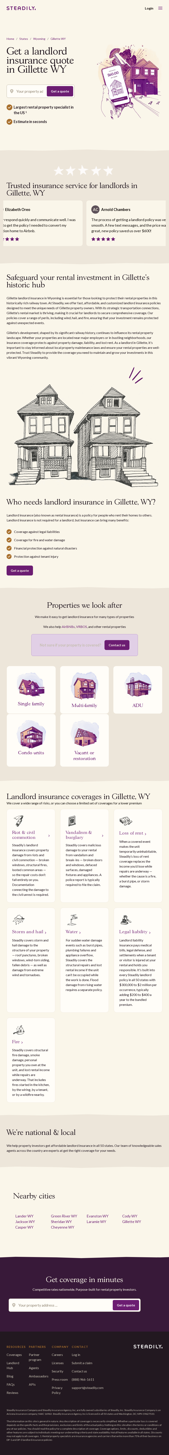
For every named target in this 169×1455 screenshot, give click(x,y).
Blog (10, 1376)
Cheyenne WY (62, 1227)
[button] (160, 8)
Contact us (117, 645)
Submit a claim (82, 1363)
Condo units (31, 752)
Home (10, 38)
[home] (21, 8)
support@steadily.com (87, 1388)
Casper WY (24, 1227)
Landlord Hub (13, 1365)
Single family (31, 703)
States (23, 38)
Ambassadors (38, 1376)
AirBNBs (68, 627)
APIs (32, 1384)
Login (149, 8)
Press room (60, 1379)
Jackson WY (25, 1221)
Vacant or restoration (84, 755)
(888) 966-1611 (83, 1379)
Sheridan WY (61, 1221)
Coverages (14, 1355)
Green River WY (64, 1216)
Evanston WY (97, 1216)
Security (57, 1371)
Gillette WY (58, 38)
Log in (76, 1355)
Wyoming (39, 38)
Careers (57, 1355)
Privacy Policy (57, 1390)
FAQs (11, 1384)
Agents (34, 1368)
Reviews (12, 1393)
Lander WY (24, 1216)
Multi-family (84, 705)
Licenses (58, 1363)
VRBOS (81, 627)
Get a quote (20, 570)
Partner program (35, 1357)
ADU (138, 705)
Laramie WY (96, 1221)
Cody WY (129, 1216)
